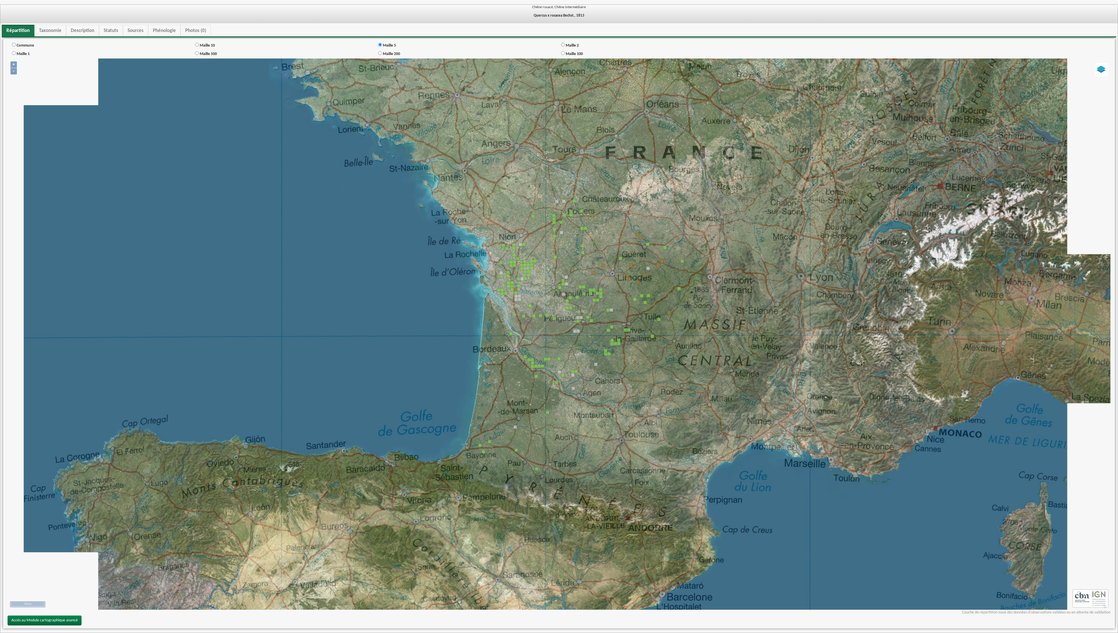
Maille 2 (572, 45)
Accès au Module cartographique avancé (44, 620)
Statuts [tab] (111, 30)
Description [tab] (82, 30)
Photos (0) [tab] (195, 30)
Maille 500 (208, 54)
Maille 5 (389, 45)
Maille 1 (23, 54)
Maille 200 (391, 54)
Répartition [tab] (18, 30)
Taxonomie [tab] (50, 30)
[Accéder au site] (1082, 598)
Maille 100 (574, 54)
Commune (25, 45)
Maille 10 (207, 45)
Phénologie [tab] (164, 30)
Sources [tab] (136, 30)
